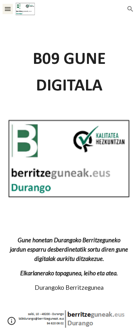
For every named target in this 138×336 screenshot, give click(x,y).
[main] (69, 73)
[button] (7, 9)
